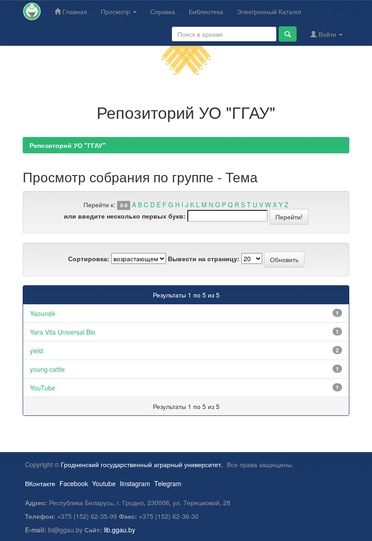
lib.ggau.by (119, 529)
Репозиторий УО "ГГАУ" (67, 145)
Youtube (104, 483)
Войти (327, 34)
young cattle (47, 369)
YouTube (42, 387)
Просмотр (116, 11)
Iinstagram (135, 483)
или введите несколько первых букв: (125, 215)
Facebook (73, 483)
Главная (74, 11)
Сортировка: (88, 258)
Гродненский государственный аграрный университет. (142, 464)
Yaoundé (42, 313)
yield (36, 350)
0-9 (123, 205)
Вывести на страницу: (204, 258)
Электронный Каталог (269, 11)
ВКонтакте (40, 483)
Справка (162, 11)
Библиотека (206, 11)
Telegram (167, 483)
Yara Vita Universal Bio (62, 331)
